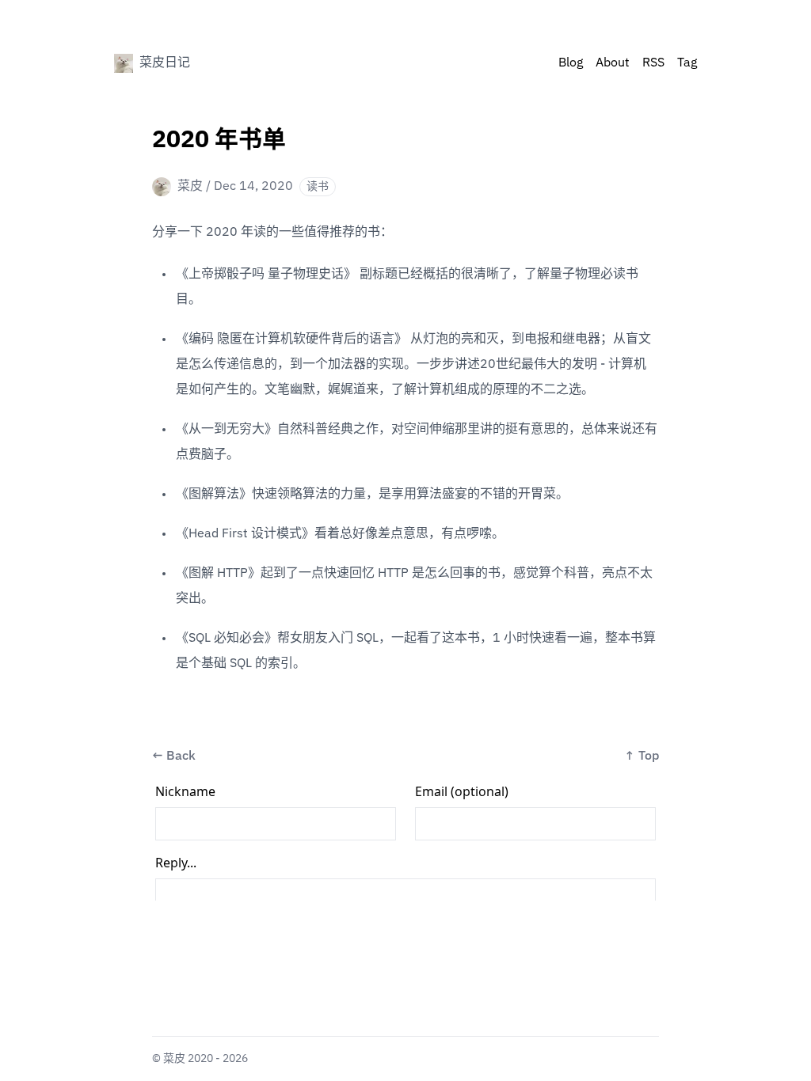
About (613, 63)
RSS (653, 63)
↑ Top (641, 756)
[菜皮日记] (123, 63)
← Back (174, 756)
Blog (570, 63)
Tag (687, 63)
